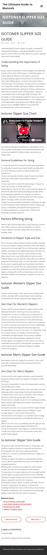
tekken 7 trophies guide (13, 509)
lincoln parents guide (12, 507)
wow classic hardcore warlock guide (17, 504)
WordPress (40, 549)
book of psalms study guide (14, 502)
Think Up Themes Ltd (18, 549)
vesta (13, 43)
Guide (22, 43)
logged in (13, 538)
